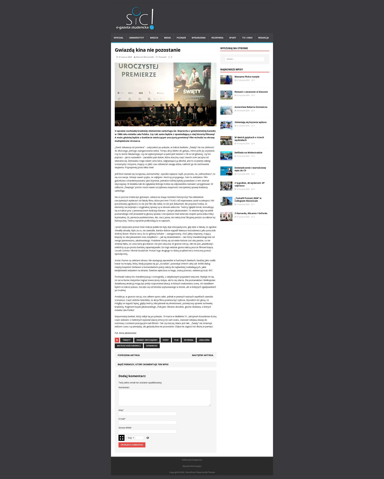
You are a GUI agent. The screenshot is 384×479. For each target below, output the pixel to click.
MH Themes (210, 472)
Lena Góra (204, 340)
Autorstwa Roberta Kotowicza (251, 107)
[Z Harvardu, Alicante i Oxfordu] (226, 219)
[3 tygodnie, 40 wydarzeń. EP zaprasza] (226, 188)
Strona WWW (124, 427)
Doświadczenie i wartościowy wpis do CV (250, 169)
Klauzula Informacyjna (192, 466)
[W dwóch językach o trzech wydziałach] (226, 143)
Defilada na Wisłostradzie (248, 152)
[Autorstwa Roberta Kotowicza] (226, 112)
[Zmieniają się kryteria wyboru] (226, 128)
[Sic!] (192, 18)
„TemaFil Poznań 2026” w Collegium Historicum (248, 199)
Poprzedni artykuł (129, 355)
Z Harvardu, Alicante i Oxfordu (251, 213)
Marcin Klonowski (145, 57)
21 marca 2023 (125, 57)
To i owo (247, 37)
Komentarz (123, 387)
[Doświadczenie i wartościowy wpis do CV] (226, 173)
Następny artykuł (202, 355)
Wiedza (154, 37)
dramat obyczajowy (146, 340)
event (166, 340)
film (176, 340)
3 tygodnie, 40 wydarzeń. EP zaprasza (250, 184)
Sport (232, 37)
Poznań (181, 37)
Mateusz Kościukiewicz (129, 345)
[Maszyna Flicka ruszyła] (226, 82)
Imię (120, 410)
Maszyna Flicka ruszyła (247, 76)
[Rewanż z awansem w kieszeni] (226, 97)
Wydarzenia (199, 37)
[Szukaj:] (245, 59)
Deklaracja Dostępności (192, 460)
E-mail (121, 418)
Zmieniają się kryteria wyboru (251, 122)
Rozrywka (217, 37)
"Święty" (126, 340)
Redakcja (263, 37)
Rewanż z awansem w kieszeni (251, 91)
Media (167, 37)
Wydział (118, 37)
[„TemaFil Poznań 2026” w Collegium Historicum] (226, 204)
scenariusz (152, 345)
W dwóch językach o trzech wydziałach (249, 138)
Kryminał (189, 340)
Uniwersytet (136, 37)
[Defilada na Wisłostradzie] (226, 158)
